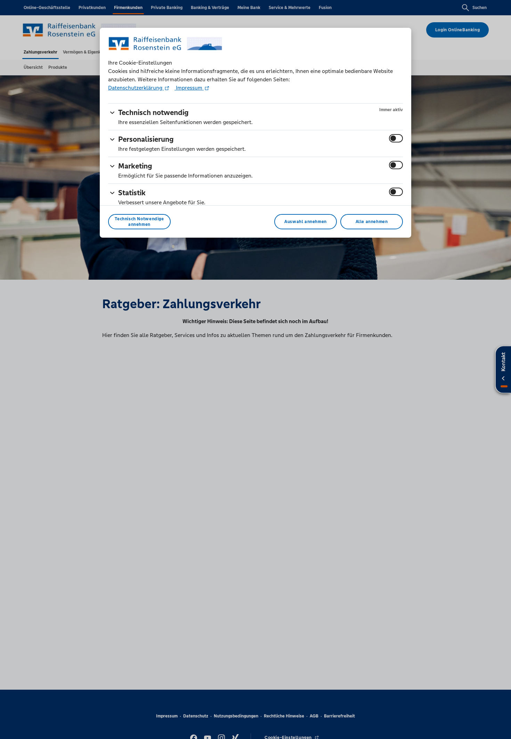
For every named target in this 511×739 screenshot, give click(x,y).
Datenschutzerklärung (136, 87)
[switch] (396, 138)
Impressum (189, 87)
